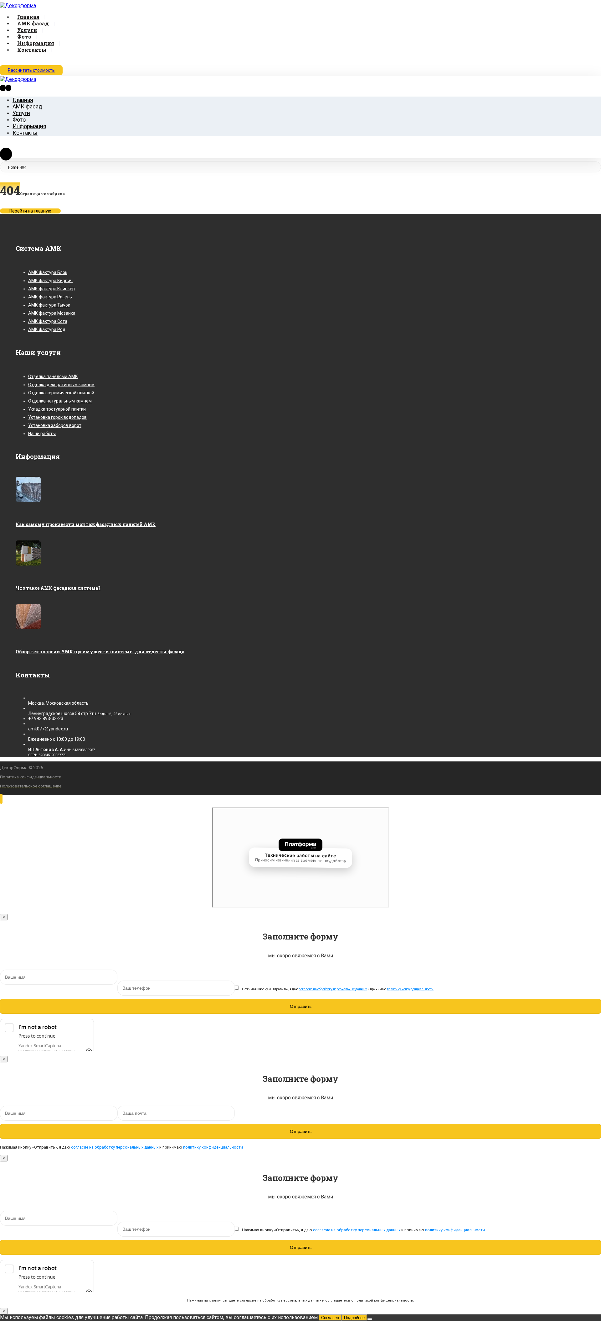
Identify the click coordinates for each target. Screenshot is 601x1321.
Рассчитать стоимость (31, 70)
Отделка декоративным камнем (61, 384)
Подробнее (354, 1317)
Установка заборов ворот (54, 425)
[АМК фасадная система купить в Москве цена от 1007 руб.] (18, 5)
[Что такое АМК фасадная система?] (28, 564)
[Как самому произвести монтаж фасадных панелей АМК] (28, 500)
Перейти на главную (30, 210)
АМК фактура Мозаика (51, 313)
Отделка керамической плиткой (61, 392)
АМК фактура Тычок (49, 305)
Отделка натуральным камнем (60, 400)
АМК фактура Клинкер (51, 288)
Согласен (330, 1317)
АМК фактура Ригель (50, 296)
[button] (2, 61)
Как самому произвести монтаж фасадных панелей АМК (86, 524)
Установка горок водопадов (57, 417)
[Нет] (369, 1319)
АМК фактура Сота (47, 321)
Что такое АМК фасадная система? (58, 588)
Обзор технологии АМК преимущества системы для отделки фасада (100, 652)
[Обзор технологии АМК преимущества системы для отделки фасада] (28, 628)
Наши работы (42, 433)
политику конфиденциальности (410, 989)
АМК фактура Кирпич (50, 280)
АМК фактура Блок (47, 272)
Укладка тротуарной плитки (57, 409)
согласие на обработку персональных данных (333, 989)
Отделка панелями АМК (53, 376)
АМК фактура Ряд (46, 329)
